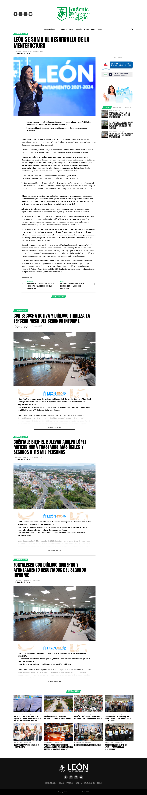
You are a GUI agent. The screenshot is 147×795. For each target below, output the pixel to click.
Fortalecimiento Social (65, 29)
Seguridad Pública (49, 29)
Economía (79, 29)
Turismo (100, 29)
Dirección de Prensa (23, 53)
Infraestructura (89, 29)
